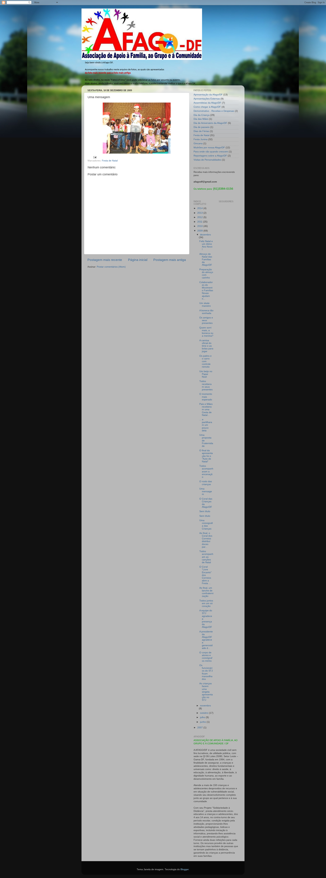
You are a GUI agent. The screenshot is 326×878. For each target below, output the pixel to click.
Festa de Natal (110, 160)
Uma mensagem (205, 491)
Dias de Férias (201, 131)
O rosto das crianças (205, 482)
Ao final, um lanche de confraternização (206, 592)
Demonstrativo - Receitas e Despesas (214, 111)
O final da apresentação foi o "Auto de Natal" (206, 456)
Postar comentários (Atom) (111, 267)
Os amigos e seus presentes (206, 320)
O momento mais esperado (205, 397)
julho (203, 717)
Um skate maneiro (205, 304)
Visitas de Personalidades (207, 160)
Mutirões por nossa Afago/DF (209, 147)
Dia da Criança (202, 115)
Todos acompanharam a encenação (206, 471)
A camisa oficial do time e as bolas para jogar (206, 346)
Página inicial (137, 260)
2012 (200, 217)
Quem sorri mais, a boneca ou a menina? (206, 331)
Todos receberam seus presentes (206, 385)
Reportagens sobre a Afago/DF (210, 155)
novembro (205, 705)
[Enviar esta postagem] (94, 157)
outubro (204, 713)
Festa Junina (200, 139)
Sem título (204, 511)
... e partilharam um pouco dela (205, 425)
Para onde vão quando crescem (211, 151)
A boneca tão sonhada (206, 311)
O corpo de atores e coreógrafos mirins (205, 656)
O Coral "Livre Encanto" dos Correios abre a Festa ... (205, 575)
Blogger (184, 869)
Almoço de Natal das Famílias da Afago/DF (205, 259)
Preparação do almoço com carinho (206, 273)
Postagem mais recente (104, 260)
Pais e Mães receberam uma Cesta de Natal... (206, 409)
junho (203, 722)
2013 (200, 213)
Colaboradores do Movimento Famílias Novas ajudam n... (206, 290)
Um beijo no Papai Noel (205, 374)
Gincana (198, 143)
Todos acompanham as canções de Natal (206, 557)
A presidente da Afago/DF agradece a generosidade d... (206, 639)
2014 (200, 208)
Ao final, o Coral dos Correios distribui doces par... (205, 540)
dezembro (205, 234)
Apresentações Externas (207, 98)
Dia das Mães (201, 119)
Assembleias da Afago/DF (207, 103)
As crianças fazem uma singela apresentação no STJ (206, 691)
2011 (200, 221)
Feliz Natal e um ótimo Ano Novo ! (206, 245)
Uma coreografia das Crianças (206, 524)
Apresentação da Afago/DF (208, 94)
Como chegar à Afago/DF (207, 107)
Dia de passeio (202, 127)
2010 (200, 226)
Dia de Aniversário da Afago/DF (210, 123)
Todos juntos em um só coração (206, 603)
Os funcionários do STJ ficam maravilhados (206, 672)
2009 (200, 230)
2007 (200, 727)
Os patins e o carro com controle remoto (205, 361)
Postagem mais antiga (169, 260)
